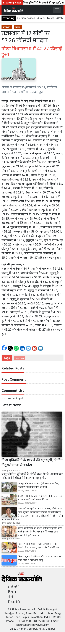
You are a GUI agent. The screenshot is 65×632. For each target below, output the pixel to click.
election (20, 358)
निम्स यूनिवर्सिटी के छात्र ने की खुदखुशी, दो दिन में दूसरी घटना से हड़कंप (32, 463)
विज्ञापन (12, 591)
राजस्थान (6, 27)
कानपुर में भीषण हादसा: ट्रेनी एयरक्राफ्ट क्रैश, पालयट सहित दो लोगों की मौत (38, 485)
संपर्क (10, 596)
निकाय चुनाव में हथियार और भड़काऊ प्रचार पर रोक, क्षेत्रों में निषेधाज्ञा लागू (39, 558)
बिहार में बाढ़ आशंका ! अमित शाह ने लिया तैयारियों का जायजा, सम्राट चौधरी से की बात (39, 546)
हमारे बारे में (13, 586)
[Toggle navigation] (57, 10)
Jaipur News (46, 18)
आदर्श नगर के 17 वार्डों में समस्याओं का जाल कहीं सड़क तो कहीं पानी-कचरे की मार (40, 498)
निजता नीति (14, 601)
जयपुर (17, 27)
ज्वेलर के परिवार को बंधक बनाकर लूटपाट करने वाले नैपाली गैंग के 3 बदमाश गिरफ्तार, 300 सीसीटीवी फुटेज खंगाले (40, 531)
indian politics (26, 18)
